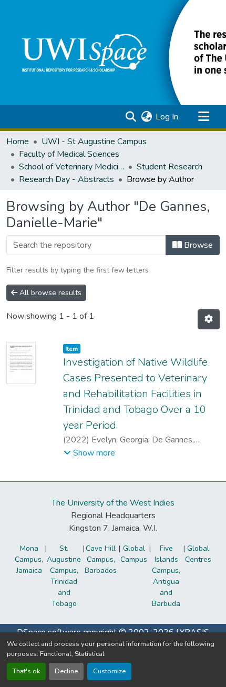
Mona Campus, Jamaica (29, 559)
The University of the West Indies (113, 503)
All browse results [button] (49, 293)
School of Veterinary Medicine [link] (71, 167)
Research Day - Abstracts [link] (66, 179)
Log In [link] (167, 117)
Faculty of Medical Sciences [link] (69, 154)
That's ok (26, 671)
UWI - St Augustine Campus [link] (94, 141)
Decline (66, 671)
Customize (109, 671)
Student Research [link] (169, 167)
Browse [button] (197, 245)
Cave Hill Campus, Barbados (101, 559)
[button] (130, 116)
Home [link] (17, 141)
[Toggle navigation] (203, 117)
